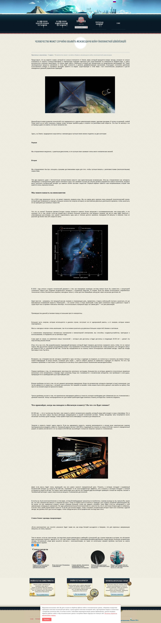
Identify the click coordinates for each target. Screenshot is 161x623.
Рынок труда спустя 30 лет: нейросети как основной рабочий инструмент (41, 566)
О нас (31, 619)
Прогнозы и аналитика (99, 23)
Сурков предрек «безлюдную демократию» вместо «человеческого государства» (80, 566)
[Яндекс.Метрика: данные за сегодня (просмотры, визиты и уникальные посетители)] (134, 619)
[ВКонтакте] (32, 545)
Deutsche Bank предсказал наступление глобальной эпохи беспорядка (100, 566)
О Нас (118, 23)
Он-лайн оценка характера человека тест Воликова (42, 23)
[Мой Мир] (38, 545)
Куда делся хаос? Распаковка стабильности (61, 565)
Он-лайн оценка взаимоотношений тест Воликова (61, 23)
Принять (47, 619)
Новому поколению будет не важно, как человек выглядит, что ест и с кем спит (120, 566)
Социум (50, 55)
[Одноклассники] (35, 545)
